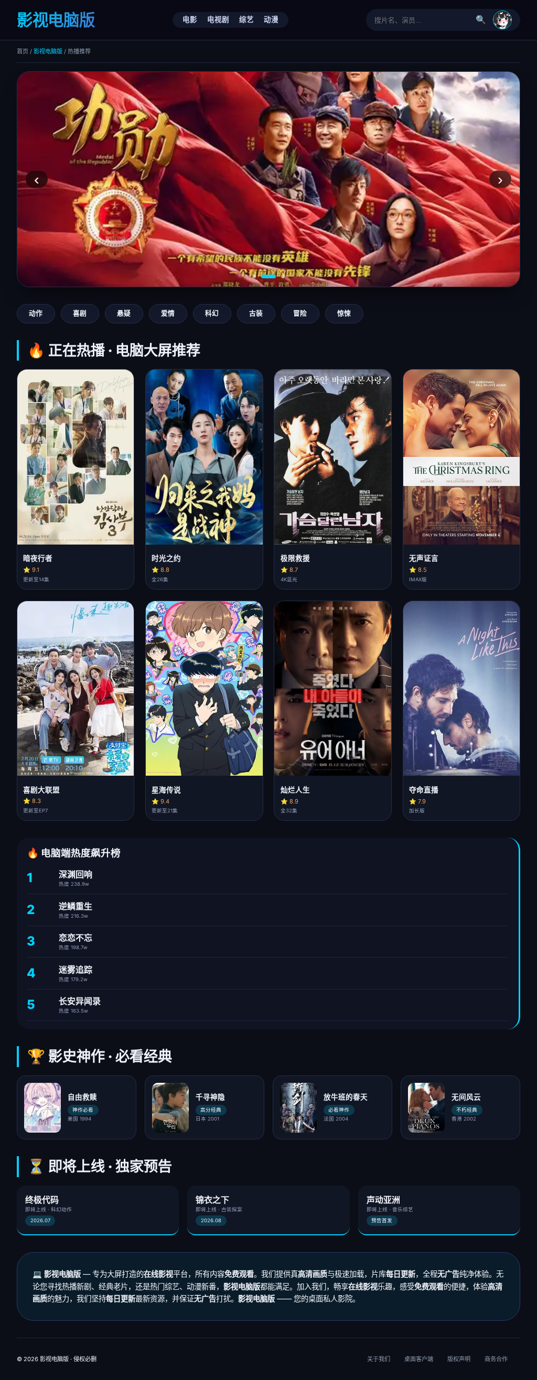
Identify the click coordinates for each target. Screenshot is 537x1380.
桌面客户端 (418, 1359)
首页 (22, 51)
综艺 (246, 19)
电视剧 (218, 19)
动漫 (271, 19)
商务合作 (496, 1359)
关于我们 (378, 1359)
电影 (189, 19)
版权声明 (458, 1359)
